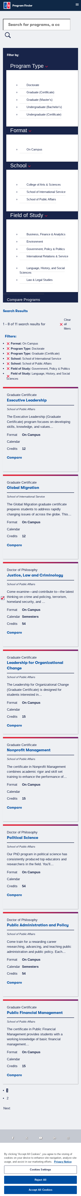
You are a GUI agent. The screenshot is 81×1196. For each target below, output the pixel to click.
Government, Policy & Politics (46, 249)
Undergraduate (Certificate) (44, 114)
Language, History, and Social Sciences (42, 270)
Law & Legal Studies (40, 279)
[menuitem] (43, 85)
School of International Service (46, 191)
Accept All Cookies (40, 1189)
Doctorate (33, 85)
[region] (40, 1169)
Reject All (40, 1179)
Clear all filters (67, 324)
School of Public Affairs (41, 199)
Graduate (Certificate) (40, 92)
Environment (35, 241)
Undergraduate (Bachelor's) (44, 107)
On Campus (34, 149)
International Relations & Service (47, 256)
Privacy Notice (63, 1161)
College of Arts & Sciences (44, 184)
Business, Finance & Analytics (46, 234)
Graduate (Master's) (39, 99)
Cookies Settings (40, 1169)
